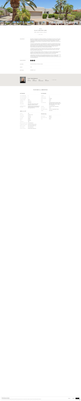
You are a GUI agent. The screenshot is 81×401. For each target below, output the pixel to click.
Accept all (77, 398)
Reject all (69, 398)
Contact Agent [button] (40, 34)
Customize (73, 398)
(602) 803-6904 (35, 80)
